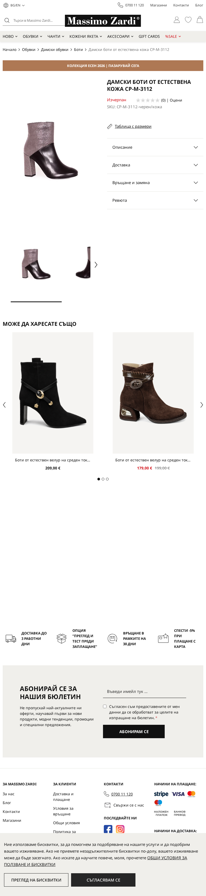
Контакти (181, 5)
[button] (17, 5)
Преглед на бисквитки (36, 880)
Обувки (30, 36)
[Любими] (188, 19)
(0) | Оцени (171, 100)
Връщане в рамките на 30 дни (134, 638)
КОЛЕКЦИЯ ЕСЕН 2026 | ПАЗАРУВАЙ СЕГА (103, 65)
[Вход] (176, 19)
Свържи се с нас (128, 805)
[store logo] (103, 21)
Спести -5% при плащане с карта (185, 638)
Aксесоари (118, 36)
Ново (8, 36)
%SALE (171, 36)
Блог (199, 5)
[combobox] (44, 20)
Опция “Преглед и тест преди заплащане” (84, 638)
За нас (8, 793)
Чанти (53, 36)
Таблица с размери (133, 126)
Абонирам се (134, 731)
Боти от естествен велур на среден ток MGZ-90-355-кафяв (153, 459)
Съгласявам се (103, 880)
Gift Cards (149, 36)
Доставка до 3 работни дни (34, 638)
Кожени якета (83, 36)
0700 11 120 (134, 5)
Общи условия (66, 822)
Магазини (158, 5)
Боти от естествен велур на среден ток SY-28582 (53, 459)
